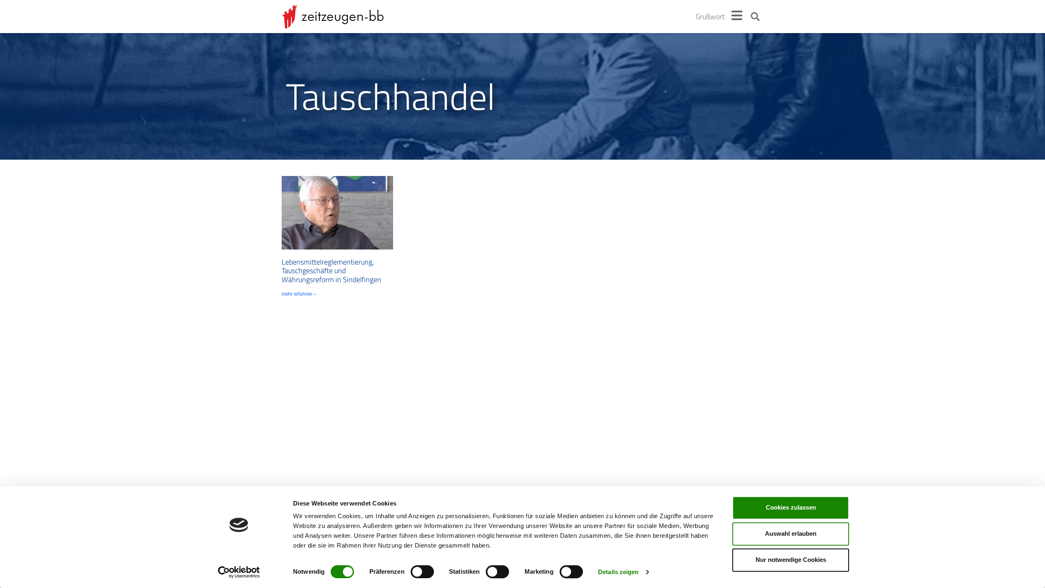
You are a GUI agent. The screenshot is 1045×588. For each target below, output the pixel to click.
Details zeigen (618, 571)
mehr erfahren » (299, 294)
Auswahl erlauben (790, 533)
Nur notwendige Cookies (791, 559)
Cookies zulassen (791, 507)
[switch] (422, 571)
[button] (755, 17)
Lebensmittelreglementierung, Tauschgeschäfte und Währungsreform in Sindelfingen (331, 270)
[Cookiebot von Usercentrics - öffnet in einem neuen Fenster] (239, 572)
